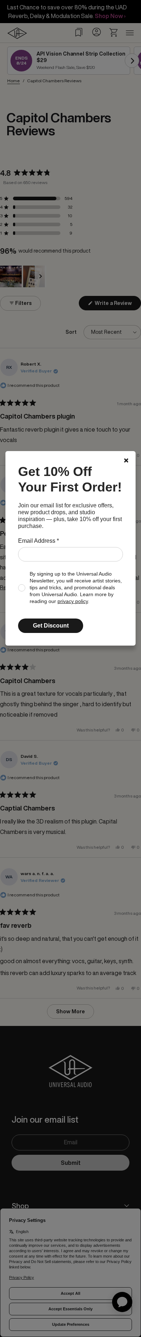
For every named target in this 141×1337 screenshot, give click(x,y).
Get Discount (51, 625)
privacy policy (72, 601)
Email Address (38, 541)
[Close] (126, 460)
